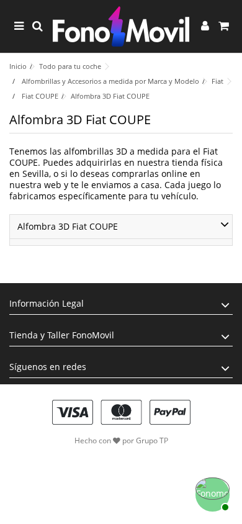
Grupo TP (152, 440)
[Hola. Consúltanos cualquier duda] (211, 493)
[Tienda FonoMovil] (121, 26)
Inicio (18, 66)
